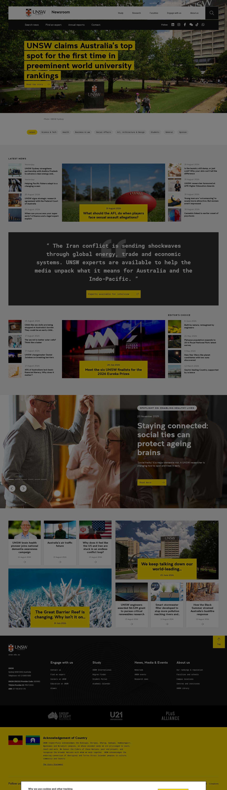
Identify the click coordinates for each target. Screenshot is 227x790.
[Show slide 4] (37, 479)
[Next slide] (23, 488)
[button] (219, 642)
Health (66, 132)
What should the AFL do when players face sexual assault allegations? (113, 215)
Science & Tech (49, 132)
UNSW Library (183, 688)
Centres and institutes (188, 683)
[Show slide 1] (17, 479)
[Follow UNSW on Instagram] (178, 24)
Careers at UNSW (58, 679)
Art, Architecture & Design (131, 132)
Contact (95, 24)
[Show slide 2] (24, 479)
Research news (141, 679)
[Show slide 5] (44, 479)
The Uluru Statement (53, 764)
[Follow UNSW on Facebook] (184, 24)
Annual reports (76, 24)
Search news (32, 24)
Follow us (14, 783)
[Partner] (59, 13)
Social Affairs (103, 132)
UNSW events (140, 674)
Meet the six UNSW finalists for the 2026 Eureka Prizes (113, 372)
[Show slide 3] (30, 479)
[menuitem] (121, 13)
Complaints (214, 784)
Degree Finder (99, 674)
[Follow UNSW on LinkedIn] (172, 24)
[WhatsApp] (203, 24)
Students (155, 132)
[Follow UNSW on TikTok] (196, 24)
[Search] (211, 13)
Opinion (183, 132)
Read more (145, 482)
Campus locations (185, 679)
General (169, 132)
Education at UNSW (59, 683)
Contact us (55, 670)
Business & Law (82, 132)
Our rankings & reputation (190, 670)
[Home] (36, 13)
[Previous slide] (12, 488)
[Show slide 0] (11, 479)
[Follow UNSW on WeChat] (190, 24)
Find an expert (53, 24)
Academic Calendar (101, 683)
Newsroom (139, 670)
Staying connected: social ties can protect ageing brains (172, 439)
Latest (32, 132)
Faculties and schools (188, 674)
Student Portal (99, 679)
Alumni (53, 688)
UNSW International (101, 670)
